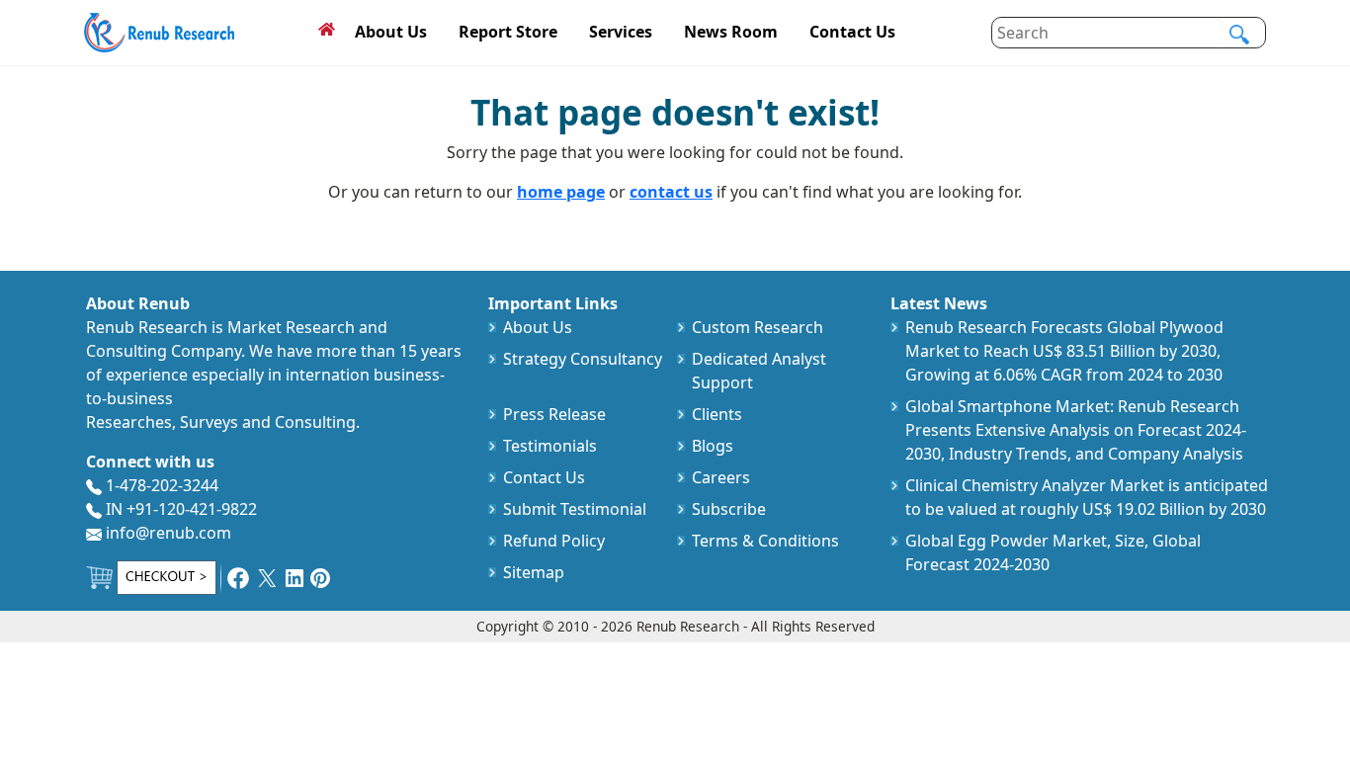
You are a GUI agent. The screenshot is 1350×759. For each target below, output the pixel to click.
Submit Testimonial (574, 509)
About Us (391, 31)
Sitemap (533, 572)
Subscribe (729, 509)
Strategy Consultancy (582, 359)
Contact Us (852, 31)
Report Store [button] (508, 31)
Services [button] (620, 31)
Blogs (712, 446)
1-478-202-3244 (160, 485)
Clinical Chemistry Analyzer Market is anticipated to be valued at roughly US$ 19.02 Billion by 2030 (1086, 497)
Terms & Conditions (765, 540)
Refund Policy (554, 540)
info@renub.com (166, 533)
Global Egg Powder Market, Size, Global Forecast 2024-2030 (1053, 552)
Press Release (554, 414)
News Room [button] (731, 31)
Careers (721, 477)
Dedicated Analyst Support (759, 370)
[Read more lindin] (294, 576)
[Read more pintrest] (320, 576)
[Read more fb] (238, 576)
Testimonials (550, 446)
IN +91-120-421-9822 (179, 509)
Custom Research (757, 327)
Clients (717, 414)
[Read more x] (267, 576)
